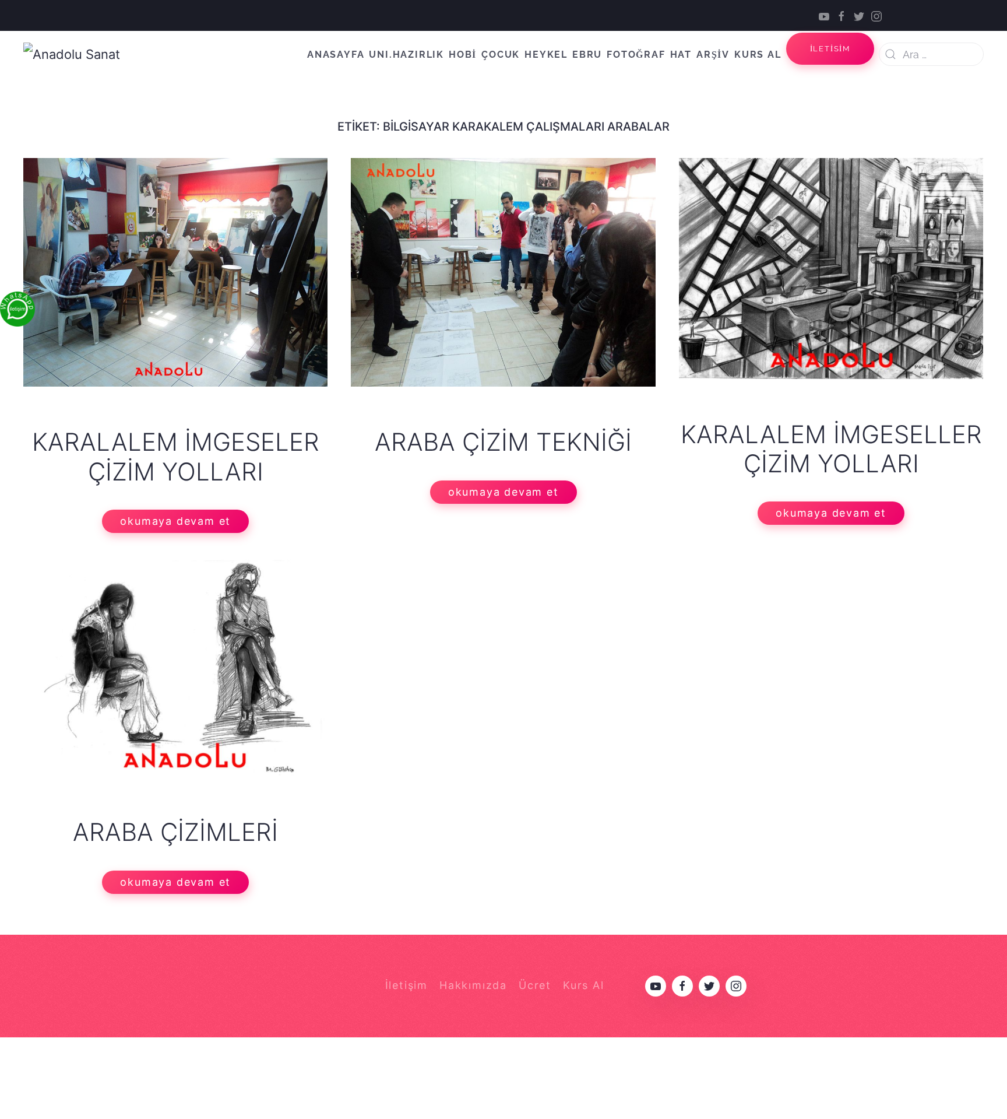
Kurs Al (583, 985)
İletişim (406, 985)
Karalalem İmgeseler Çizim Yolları (175, 456)
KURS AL (757, 54)
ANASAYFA (335, 54)
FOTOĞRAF (636, 54)
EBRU (587, 54)
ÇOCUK (500, 54)
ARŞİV (713, 54)
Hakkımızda (473, 985)
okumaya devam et (175, 521)
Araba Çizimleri (175, 832)
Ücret (535, 985)
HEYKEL (546, 54)
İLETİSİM (830, 48)
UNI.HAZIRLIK (406, 54)
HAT (681, 54)
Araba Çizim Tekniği (503, 442)
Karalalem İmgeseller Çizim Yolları (831, 448)
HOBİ (463, 54)
